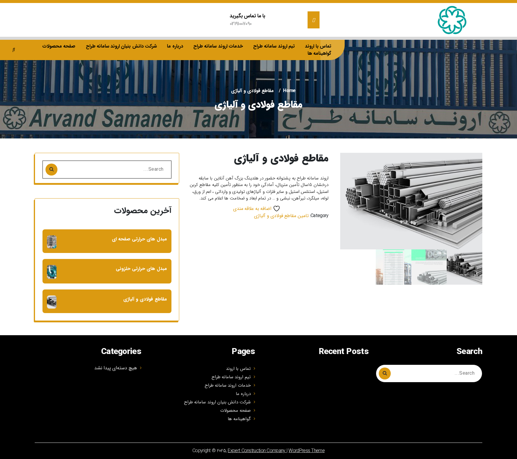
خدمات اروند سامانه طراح (218, 46)
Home (289, 90)
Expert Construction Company (257, 451)
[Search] (51, 170)
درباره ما (175, 46)
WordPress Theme (306, 451)
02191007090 (240, 24)
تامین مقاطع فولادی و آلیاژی (281, 215)
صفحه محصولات (58, 46)
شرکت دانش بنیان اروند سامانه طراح (121, 46)
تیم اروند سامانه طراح (274, 46)
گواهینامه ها (319, 53)
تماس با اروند (318, 46)
